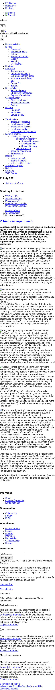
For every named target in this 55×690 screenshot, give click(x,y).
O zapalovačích (12, 98)
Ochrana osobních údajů (22, 76)
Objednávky (11, 513)
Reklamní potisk (18, 90)
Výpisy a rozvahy (13, 199)
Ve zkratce (16, 112)
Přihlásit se (10, 3)
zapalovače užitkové (20, 124)
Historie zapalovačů (20, 103)
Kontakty (9, 8)
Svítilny (14, 59)
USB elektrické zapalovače (23, 131)
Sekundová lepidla (19, 56)
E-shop (8, 47)
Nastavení (5, 584)
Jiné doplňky (17, 153)
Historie (9, 107)
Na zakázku (11, 88)
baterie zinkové (18, 158)
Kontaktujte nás (12, 503)
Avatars (14, 105)
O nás (8, 498)
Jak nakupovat (17, 71)
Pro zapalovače (12, 201)
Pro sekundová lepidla (16, 206)
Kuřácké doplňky (19, 51)
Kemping (15, 61)
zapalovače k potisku (21, 127)
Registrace (10, 6)
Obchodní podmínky (20, 73)
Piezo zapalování (19, 100)
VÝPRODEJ (16, 64)
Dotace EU (16, 83)
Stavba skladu (17, 115)
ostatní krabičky (23, 148)
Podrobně (15, 110)
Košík (8, 518)
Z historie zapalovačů (16, 221)
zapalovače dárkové (20, 129)
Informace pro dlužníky (21, 78)
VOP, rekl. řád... (12, 196)
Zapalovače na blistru (21, 95)
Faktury (8, 516)
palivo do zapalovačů (21, 151)
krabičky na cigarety (20, 136)
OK (11, 584)
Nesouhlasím (6, 589)
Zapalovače (16, 49)
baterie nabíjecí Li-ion (21, 163)
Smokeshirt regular (30, 141)
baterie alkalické (18, 161)
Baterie (14, 54)
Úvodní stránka (12, 44)
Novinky (9, 66)
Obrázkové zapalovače (21, 93)
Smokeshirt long (29, 146)
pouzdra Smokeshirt (25, 139)
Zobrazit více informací (10, 615)
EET (13, 81)
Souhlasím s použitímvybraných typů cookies (11, 685)
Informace (10, 69)
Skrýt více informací (9, 624)
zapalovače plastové (20, 122)
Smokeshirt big (28, 144)
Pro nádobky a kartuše (16, 203)
